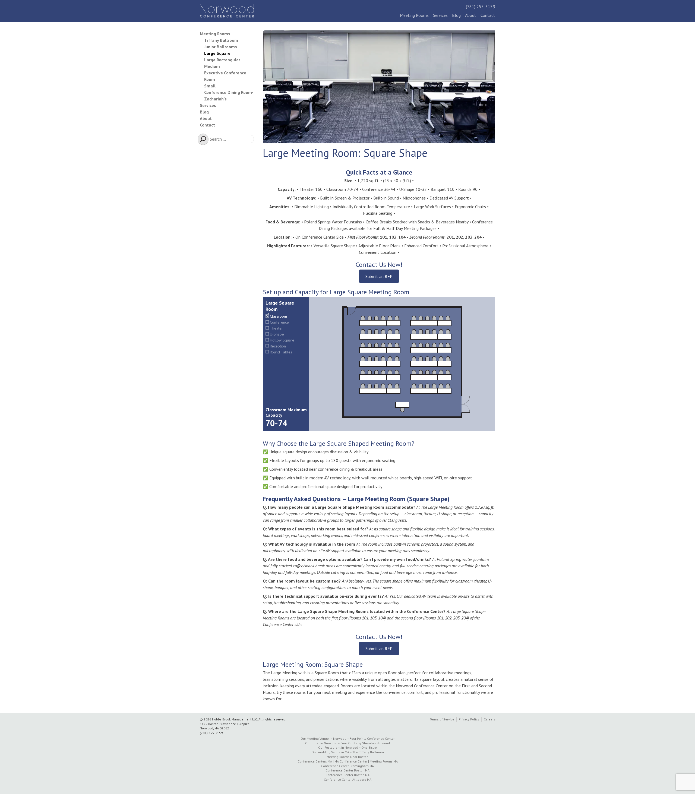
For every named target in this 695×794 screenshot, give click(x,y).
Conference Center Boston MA (347, 770)
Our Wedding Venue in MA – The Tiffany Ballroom (347, 752)
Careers (489, 719)
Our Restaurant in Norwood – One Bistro (347, 747)
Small (210, 85)
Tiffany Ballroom (221, 40)
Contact (488, 15)
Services (440, 15)
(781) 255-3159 (480, 6)
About (470, 15)
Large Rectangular (222, 59)
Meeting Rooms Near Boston (347, 757)
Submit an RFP (379, 276)
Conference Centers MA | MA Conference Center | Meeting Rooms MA (348, 761)
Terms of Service (442, 719)
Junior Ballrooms (220, 46)
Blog (456, 15)
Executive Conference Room (225, 76)
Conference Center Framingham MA (347, 766)
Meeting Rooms (414, 15)
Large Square (217, 53)
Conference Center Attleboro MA (347, 779)
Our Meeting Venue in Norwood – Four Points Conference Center (348, 738)
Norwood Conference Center (227, 11)
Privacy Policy (469, 719)
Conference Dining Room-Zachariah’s (229, 96)
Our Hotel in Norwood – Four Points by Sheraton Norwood (347, 743)
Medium (212, 66)
